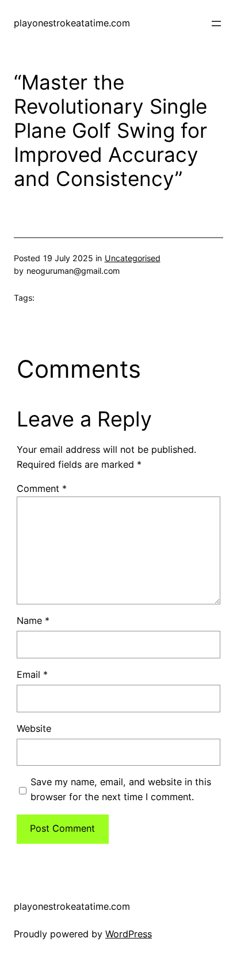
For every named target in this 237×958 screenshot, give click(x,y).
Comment (42, 488)
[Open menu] (216, 23)
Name (33, 620)
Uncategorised (132, 258)
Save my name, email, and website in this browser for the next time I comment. (120, 789)
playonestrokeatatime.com (72, 23)
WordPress (128, 934)
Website (34, 728)
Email (32, 674)
